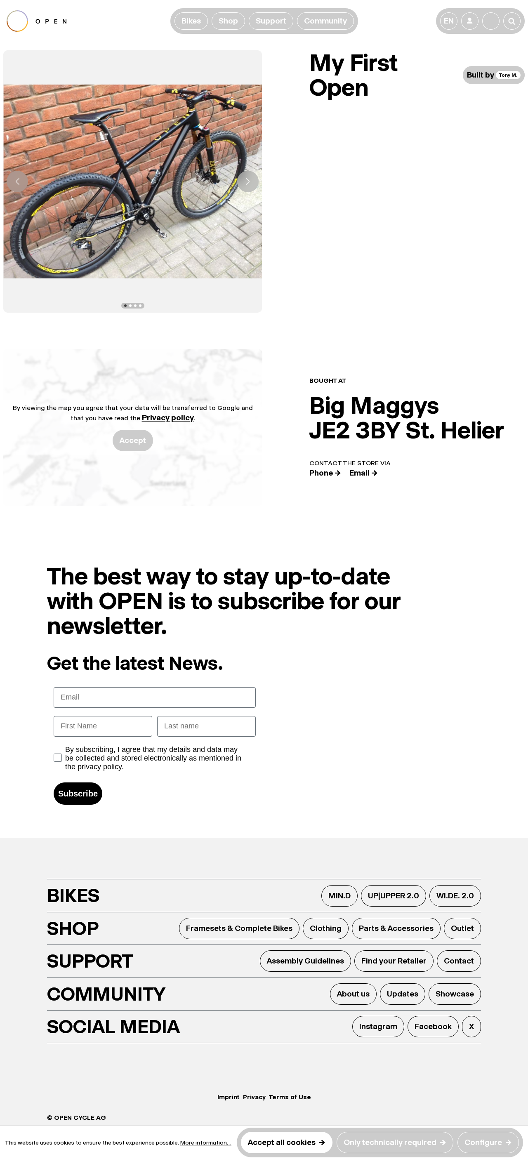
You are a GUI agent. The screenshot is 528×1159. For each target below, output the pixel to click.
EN (449, 21)
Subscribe (78, 793)
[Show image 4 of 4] (140, 305)
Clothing (326, 928)
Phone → (325, 473)
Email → (363, 473)
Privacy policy (168, 417)
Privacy (254, 1097)
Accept (133, 440)
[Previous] (17, 181)
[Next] (248, 181)
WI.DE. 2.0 (455, 895)
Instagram (378, 1026)
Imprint (228, 1097)
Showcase (455, 994)
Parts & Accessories (396, 928)
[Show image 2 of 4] (130, 305)
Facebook (433, 1026)
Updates (402, 994)
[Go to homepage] (86, 21)
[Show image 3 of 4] (135, 305)
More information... (205, 1142)
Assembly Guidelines (305, 961)
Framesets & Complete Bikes (239, 928)
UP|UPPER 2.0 (393, 895)
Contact (459, 961)
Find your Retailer (394, 961)
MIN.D (339, 895)
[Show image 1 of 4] (125, 305)
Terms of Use (290, 1097)
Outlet (462, 928)
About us (353, 994)
